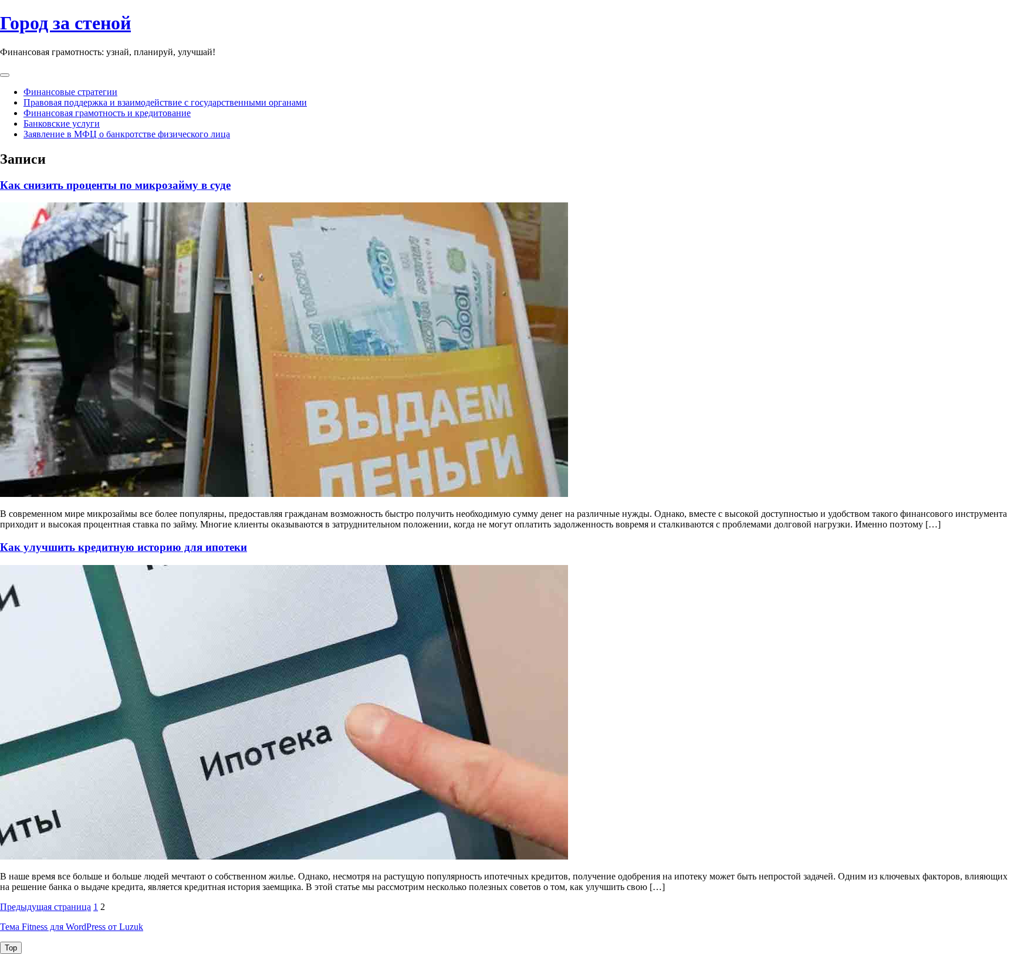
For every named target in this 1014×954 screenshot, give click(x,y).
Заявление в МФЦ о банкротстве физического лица (126, 134)
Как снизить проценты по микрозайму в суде (115, 185)
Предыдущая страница (45, 907)
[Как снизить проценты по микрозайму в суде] (284, 494)
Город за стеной (65, 22)
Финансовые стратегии (70, 92)
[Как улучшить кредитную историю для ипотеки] (284, 856)
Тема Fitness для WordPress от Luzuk (71, 927)
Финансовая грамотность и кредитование (107, 113)
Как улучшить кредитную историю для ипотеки (123, 547)
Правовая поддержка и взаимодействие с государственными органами (165, 102)
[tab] (4, 75)
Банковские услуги (61, 123)
